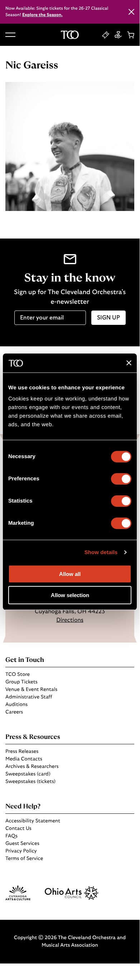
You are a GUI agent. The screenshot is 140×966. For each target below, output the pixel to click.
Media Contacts (23, 758)
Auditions (16, 704)
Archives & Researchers (31, 766)
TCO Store (17, 674)
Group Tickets (21, 681)
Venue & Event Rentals (31, 689)
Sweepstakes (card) (27, 774)
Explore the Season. (42, 15)
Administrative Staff (28, 697)
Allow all (70, 574)
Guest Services (22, 843)
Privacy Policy (21, 851)
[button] (10, 34)
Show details (101, 552)
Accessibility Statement (32, 820)
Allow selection (70, 595)
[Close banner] (128, 362)
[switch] (121, 479)
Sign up (108, 318)
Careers (14, 712)
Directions (69, 620)
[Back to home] (70, 34)
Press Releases (21, 751)
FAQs (11, 835)
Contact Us (18, 828)
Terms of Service (24, 858)
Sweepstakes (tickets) (30, 781)
